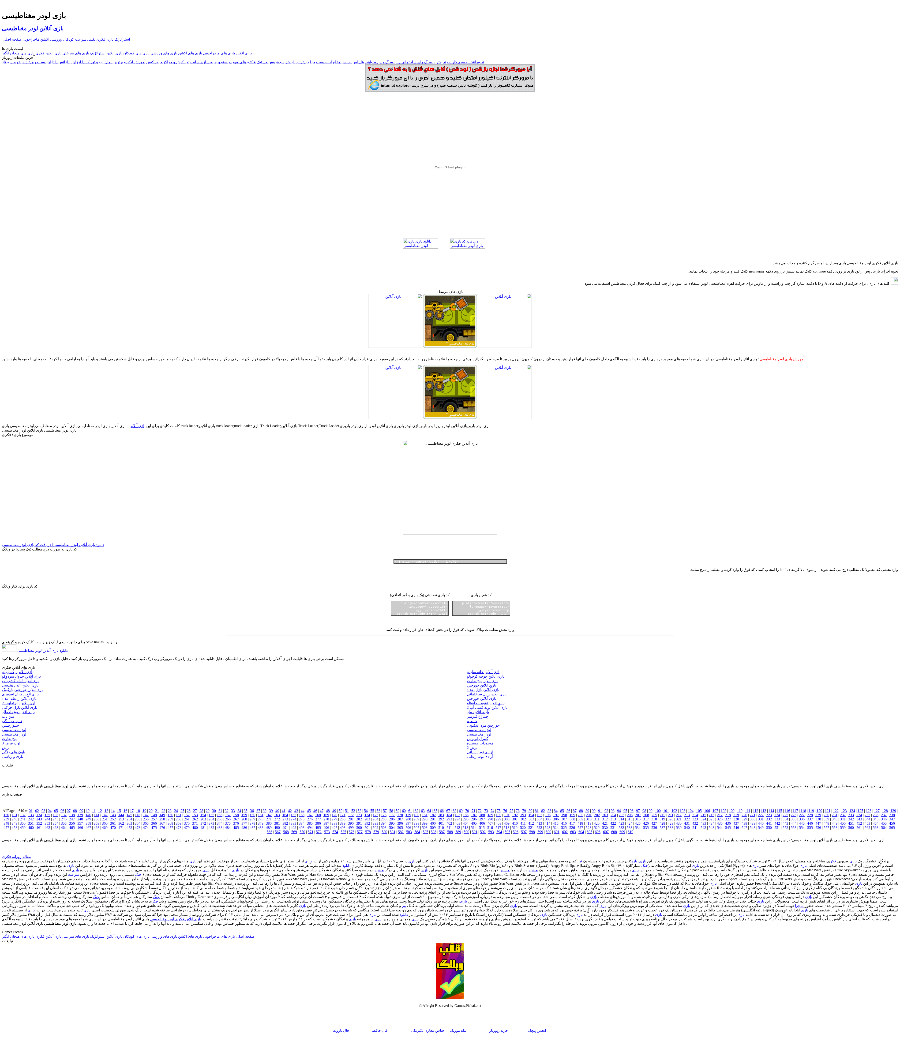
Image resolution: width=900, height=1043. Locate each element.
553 (793, 828)
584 (417, 832)
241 (23, 819)
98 (644, 811)
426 (646, 823)
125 (860, 811)
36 (252, 811)
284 (375, 819)
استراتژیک (122, 39)
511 (449, 828)
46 (315, 811)
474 (146, 828)
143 (113, 815)
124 (852, 811)
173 (359, 815)
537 (662, 828)
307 (564, 819)
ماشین (533, 870)
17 (132, 811)
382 (285, 823)
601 (556, 832)
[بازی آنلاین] (505, 347)
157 (228, 815)
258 (162, 819)
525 (564, 828)
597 (524, 832)
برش (6, 748)
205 (621, 815)
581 (392, 832)
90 (594, 811)
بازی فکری (104, 39)
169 (326, 815)
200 (580, 815)
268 (244, 819)
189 (490, 815)
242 (31, 819)
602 (565, 832)
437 (736, 823)
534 (638, 828)
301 (515, 819)
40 (277, 811)
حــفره (472, 721)
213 (687, 815)
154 (203, 815)
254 (129, 819)
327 (728, 819)
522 (539, 828)
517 (498, 828)
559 (843, 828)
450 (843, 823)
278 (326, 819)
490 (277, 828)
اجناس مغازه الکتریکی (428, 1030)
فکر (833, 861)
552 (785, 828)
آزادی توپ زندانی (480, 752)
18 (138, 811)
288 (408, 819)
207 (638, 815)
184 (449, 815)
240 (14, 819)
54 (366, 811)
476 (162, 828)
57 (385, 811)
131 (14, 815)
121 (827, 811)
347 (892, 819)
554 (802, 828)
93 (613, 811)
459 (23, 828)
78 (518, 811)
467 (88, 828)
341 (843, 819)
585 (425, 832)
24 (176, 811)
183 (441, 815)
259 (170, 819)
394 (383, 823)
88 (581, 811)
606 (597, 832)
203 (605, 815)
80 (530, 811)
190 (498, 815)
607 (606, 832)
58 (391, 811)
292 (441, 819)
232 (843, 815)
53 (359, 811)
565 (892, 828)
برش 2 (472, 748)
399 (425, 823)
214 (695, 815)
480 (195, 828)
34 (239, 811)
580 (384, 832)
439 (752, 823)
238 (892, 815)
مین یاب (8, 716)
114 (771, 811)
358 (88, 823)
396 (400, 823)
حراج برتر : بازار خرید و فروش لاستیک (286, 62)
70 (467, 811)
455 (884, 823)
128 (885, 811)
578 (368, 832)
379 (260, 823)
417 (572, 823)
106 (707, 811)
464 (64, 828)
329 (744, 819)
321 (679, 819)
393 (375, 823)
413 (539, 823)
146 (137, 815)
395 (392, 823)
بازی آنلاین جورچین (481, 685)
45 (309, 811)
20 (151, 811)
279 (334, 819)
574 (335, 832)
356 (72, 823)
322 (687, 819)
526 (572, 828)
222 (761, 815)
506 (408, 828)
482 (211, 828)
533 (629, 828)
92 (606, 811)
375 (228, 823)
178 (400, 815)
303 (531, 819)
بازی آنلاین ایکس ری (17, 672)
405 (474, 823)
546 (736, 828)
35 (246, 811)
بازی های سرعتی (75, 53)
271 (269, 819)
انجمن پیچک (537, 1030)
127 (877, 811)
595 (507, 832)
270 (260, 819)
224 (777, 815)
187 (474, 815)
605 (589, 832)
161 (260, 815)
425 (638, 823)
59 (397, 811)
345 (875, 819)
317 (646, 819)
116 (787, 811)
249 (88, 819)
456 (892, 823)
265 (219, 819)
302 (523, 819)
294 (457, 819)
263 (203, 819)
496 (326, 828)
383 (293, 823)
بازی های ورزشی (163, 53)
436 (728, 823)
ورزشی (56, 39)
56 (378, 811)
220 (744, 815)
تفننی (91, 39)
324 (703, 819)
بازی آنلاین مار (478, 712)
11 (94, 811)
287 (400, 819)
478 (178, 828)
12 (100, 811)
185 (457, 815)
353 (47, 823)
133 (31, 815)
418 (580, 823)
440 (761, 823)
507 (416, 828)
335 (793, 819)
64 (429, 811)
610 (630, 832)
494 (310, 828)
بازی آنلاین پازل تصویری (20, 694)
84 (556, 811)
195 (539, 815)
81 (537, 811)
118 (803, 811)
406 (482, 823)
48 (328, 811)
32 (227, 811)
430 (679, 823)
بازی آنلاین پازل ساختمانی (486, 694)
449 (834, 823)
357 (80, 823)
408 (498, 823)
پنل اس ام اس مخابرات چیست (340, 62)
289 (416, 819)
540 (687, 828)
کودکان (68, 39)
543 (711, 828)
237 (884, 815)
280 (342, 819)
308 (572, 819)
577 (360, 832)
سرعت (80, 39)
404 (466, 823)
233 (851, 815)
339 (826, 819)
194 (531, 815)
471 (121, 828)
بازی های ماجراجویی (219, 53)
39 (271, 811)
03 (43, 811)
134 (39, 815)
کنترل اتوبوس (477, 739)
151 (178, 815)
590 (466, 832)
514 (473, 828)
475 (154, 828)
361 (113, 823)
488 (260, 828)
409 (507, 823)
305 (548, 819)
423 (621, 823)
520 (523, 828)
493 (301, 828)
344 (867, 819)
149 (162, 815)
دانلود (346, 866)
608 (614, 832)
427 (654, 823)
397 (408, 823)
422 (613, 823)
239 (6, 819)
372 (203, 823)
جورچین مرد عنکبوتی (483, 725)
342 (851, 819)
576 (351, 832)
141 (96, 815)
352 (39, 823)
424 (629, 823)
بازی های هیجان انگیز (18, 53)
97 (638, 811)
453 (867, 823)
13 (106, 811)
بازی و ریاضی (12, 757)
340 (834, 819)
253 (121, 819)
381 (277, 823)
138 (72, 815)
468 (96, 828)
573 (327, 832)
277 (318, 819)
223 (769, 815)
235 (867, 815)
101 (666, 811)
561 (859, 828)
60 (404, 811)
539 (679, 828)
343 (859, 819)
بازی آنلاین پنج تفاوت (483, 681)
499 (351, 828)
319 (662, 819)
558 (834, 828)
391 (359, 823)
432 (695, 823)
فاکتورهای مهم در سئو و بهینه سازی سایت (223, 62)
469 (105, 828)
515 (482, 828)
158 (236, 815)
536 (654, 828)
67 (448, 811)
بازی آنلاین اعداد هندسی (20, 685)
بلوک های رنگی (13, 752)
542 (703, 828)
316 (638, 819)
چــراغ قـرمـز (477, 716)
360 (105, 823)
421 (605, 823)
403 (457, 823)
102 (674, 811)
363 (129, 823)
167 (310, 815)
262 (195, 819)
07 (69, 811)
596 (515, 832)
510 (441, 828)
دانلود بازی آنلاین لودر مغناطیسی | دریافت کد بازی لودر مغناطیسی (53, 545)
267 (236, 819)
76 (505, 811)
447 (818, 823)
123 (844, 811)
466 (80, 828)
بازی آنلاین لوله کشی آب (21, 681)
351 (31, 823)
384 (301, 823)
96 (632, 811)
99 (650, 811)
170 (334, 815)
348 (6, 823)
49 (334, 811)
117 (795, 811)
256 (146, 819)
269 (252, 819)
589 (458, 832)
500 (359, 828)
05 (56, 811)
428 (662, 823)
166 (301, 815)
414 (547, 823)
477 (170, 828)
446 (810, 823)
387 (326, 823)
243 (39, 819)
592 (483, 832)
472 (129, 828)
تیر (580, 861)
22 (163, 811)
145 (129, 815)
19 (144, 811)
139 (80, 815)
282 (359, 819)
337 (810, 819)
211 (670, 815)
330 (752, 819)
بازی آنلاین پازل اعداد (483, 690)
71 (473, 811)
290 (425, 819)
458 (14, 828)
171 (342, 815)
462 (47, 828)
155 (211, 815)
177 (392, 815)
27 (195, 811)
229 (818, 815)
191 (507, 815)
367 (162, 823)
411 (523, 823)
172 (351, 815)
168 (318, 815)
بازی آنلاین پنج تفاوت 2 (19, 703)
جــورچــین (10, 725)
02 (37, 811)
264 (211, 819)
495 (318, 828)
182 (433, 815)
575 (343, 832)
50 (340, 811)
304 (539, 819)
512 (457, 828)
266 (228, 819)
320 (670, 819)
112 (755, 811)
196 (548, 815)
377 (244, 823)
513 (465, 828)
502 (375, 828)
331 (761, 819)
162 (269, 815)
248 (80, 819)
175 (375, 815)
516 (490, 828)
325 (711, 819)
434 (711, 823)
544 (720, 828)
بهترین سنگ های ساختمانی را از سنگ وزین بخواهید (403, 62)
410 (515, 823)
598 (532, 832)
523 (547, 828)
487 (252, 828)
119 (811, 811)
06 (62, 811)
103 (682, 811)
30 (214, 811)
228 (810, 815)
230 (826, 815)
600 (548, 832)
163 (277, 815)
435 (720, 823)
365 (146, 823)
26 (189, 811)
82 (543, 811)
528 (588, 828)
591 (474, 832)
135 (47, 815)
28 (201, 811)
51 (347, 811)
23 (170, 811)
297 (482, 819)
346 (884, 819)
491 (285, 828)
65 (435, 811)
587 (442, 832)
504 (392, 828)
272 (277, 819)
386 (318, 823)
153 (195, 815)
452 (859, 823)
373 (211, 823)
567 (278, 832)
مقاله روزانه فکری (16, 857)
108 (723, 811)
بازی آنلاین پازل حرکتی (19, 707)
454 (875, 823)
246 (64, 819)
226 (793, 815)
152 (187, 815)
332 (769, 819)
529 (597, 828)
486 (244, 828)
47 (321, 811)
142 (105, 815)
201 (589, 815)
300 (507, 819)
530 (605, 828)
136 (55, 815)
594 (499, 832)
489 (269, 828)
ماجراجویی (30, 39)
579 (376, 832)
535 (646, 828)
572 (319, 832)
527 (580, 828)
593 (491, 832)
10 (88, 811)
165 (293, 815)
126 (868, 811)
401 (441, 823)
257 (154, 819)
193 (523, 815)
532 (621, 828)
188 (482, 815)
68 (454, 811)
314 (621, 819)
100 (658, 811)
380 (269, 823)
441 (769, 823)
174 (367, 815)
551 (777, 828)
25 (182, 811)
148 (154, 815)
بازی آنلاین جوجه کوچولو (485, 676)
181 (425, 815)
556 (818, 828)
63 (423, 811)
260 (178, 819)
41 (283, 811)
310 (589, 819)
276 (310, 819)
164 (285, 815)
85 (562, 811)
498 (342, 828)
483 (219, 828)
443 (785, 823)
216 (711, 815)
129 (893, 811)
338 (818, 819)
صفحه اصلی (12, 39)
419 (588, 823)
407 (490, 823)
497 (334, 828)
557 (826, 828)
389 (342, 823)
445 (802, 823)
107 (715, 811)
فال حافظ (380, 1030)
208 (646, 815)
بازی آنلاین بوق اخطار (18, 712)
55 (372, 811)
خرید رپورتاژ (11, 62)
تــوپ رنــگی (12, 721)
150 (170, 815)
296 (474, 819)
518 (506, 828)
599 (540, 832)
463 (55, 828)
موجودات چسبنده (480, 743)
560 (851, 828)
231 (834, 815)
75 (499, 811)
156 (219, 815)
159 (244, 815)
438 (744, 823)
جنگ (644, 866)
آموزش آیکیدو (134, 62)
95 (625, 811)
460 (31, 828)
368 (170, 823)
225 (785, 815)
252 (113, 819)
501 (367, 828)
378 (252, 823)
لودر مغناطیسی (14, 730)
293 (449, 819)
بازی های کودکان (136, 53)
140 (88, 815)
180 (416, 815)
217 (720, 815)
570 (302, 832)
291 (433, 819)
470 (113, 828)
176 (383, 815)
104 (691, 811)
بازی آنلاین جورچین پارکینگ (23, 690)
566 (269, 832)
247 (72, 819)
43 (296, 811)
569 (294, 832)
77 (511, 811)
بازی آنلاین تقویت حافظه (486, 703)
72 (480, 811)
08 (75, 811)
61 (410, 811)
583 (409, 832)
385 (310, 823)
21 (157, 811)
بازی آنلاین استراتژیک (106, 53)
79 (524, 811)
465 (72, 828)
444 (793, 823)
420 (597, 823)
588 (450, 832)
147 (146, 815)
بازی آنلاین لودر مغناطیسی (33, 28)
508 (425, 828)
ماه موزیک (458, 1030)
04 (50, 811)
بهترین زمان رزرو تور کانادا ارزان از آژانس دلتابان (85, 62)
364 (137, 823)
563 (875, 828)
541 (695, 828)
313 (613, 819)
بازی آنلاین (244, 53)
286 (392, 819)
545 (728, 828)
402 (449, 823)
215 (703, 815)
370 (187, 823)
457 (6, 828)
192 (515, 815)
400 (433, 823)
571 (310, 832)
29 (208, 811)
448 (826, 823)
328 (736, 819)
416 (564, 823)
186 (466, 815)
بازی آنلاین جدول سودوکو (21, 676)
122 (836, 811)
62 (416, 811)
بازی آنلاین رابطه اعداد (19, 699)
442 (777, 823)
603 (573, 832)
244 (47, 819)
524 (556, 828)
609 (622, 832)
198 (564, 815)
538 (670, 828)
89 (587, 811)
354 (55, 823)
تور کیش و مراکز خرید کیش (167, 62)
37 (258, 811)
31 (220, 811)
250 (96, 819)
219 (736, 815)
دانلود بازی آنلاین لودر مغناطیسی (42, 650)
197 (556, 815)
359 (96, 823)
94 (619, 811)
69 (461, 811)
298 (490, 819)
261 (187, 819)
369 (178, 823)
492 (293, 828)
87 (575, 811)
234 (859, 815)
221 (752, 815)
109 (732, 811)
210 (662, 815)
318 (654, 819)
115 (779, 811)
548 (752, 828)
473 (137, 828)
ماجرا (799, 906)
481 (203, 828)
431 (687, 823)
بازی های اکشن (190, 53)
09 (81, 811)
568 (286, 832)
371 (195, 823)
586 (433, 832)
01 (31, 811)
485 (236, 828)
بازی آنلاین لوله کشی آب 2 (487, 707)
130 (6, 815)
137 (64, 815)
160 (252, 815)
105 (699, 811)
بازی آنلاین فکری (48, 53)
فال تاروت (341, 1030)
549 (761, 828)
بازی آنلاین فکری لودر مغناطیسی (175, 919)
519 (515, 828)
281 (351, 819)
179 (408, 815)
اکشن (44, 39)
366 (154, 823)
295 (466, 819)
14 (113, 811)
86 (568, 811)
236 (875, 815)
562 (867, 828)
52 (353, 811)
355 (64, 823)
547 (744, 828)
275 (301, 819)
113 (763, 811)
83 (549, 811)
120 (819, 811)
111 (747, 811)
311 (597, 819)
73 (486, 811)
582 (401, 832)
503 (383, 828)
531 (613, 828)
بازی (853, 861)
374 (219, 823)
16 (125, 811)
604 (581, 832)
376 (236, 823)
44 (302, 811)
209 (654, 815)
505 (400, 828)
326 (720, 819)
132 (23, 815)
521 (531, 828)
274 (293, 819)
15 (119, 811)
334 (785, 819)
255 (137, 819)
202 (597, 815)
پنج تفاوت (9, 739)
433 (703, 823)
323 (695, 819)
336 (802, 819)
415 (556, 823)
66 (442, 811)
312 (605, 819)
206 (630, 815)
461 (39, 828)
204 (613, 815)
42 (290, 811)
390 (351, 823)
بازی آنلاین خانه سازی (483, 672)
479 (187, 828)
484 (228, 828)
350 (23, 823)
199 (572, 815)
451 (851, 823)
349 (14, 823)
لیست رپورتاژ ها (34, 62)
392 (367, 823)
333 (777, 819)
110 (739, 811)
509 (433, 828)
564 (884, 828)
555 (810, 828)
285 (383, 819)
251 (105, 819)
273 (285, 819)
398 (416, 823)
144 (121, 815)
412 (531, 823)
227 (802, 815)
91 (600, 811)
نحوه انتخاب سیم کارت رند (463, 62)
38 (264, 811)
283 (367, 819)
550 (769, 828)
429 (670, 823)
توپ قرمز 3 (11, 743)
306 (556, 819)
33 (233, 811)
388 (334, 823)
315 (629, 819)
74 (492, 811)
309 (580, 819)
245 (55, 819)
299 (498, 819)
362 (121, 823)
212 (679, 815)
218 (728, 815)
